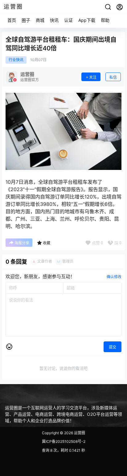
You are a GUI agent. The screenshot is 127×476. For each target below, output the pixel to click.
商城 (40, 20)
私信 (113, 77)
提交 (112, 347)
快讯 (54, 20)
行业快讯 (16, 60)
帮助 (105, 20)
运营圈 (79, 433)
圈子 (26, 20)
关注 (92, 77)
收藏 (46, 243)
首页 (11, 20)
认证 (68, 20)
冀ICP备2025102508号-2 (63, 441)
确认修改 (114, 276)
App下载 (86, 20)
